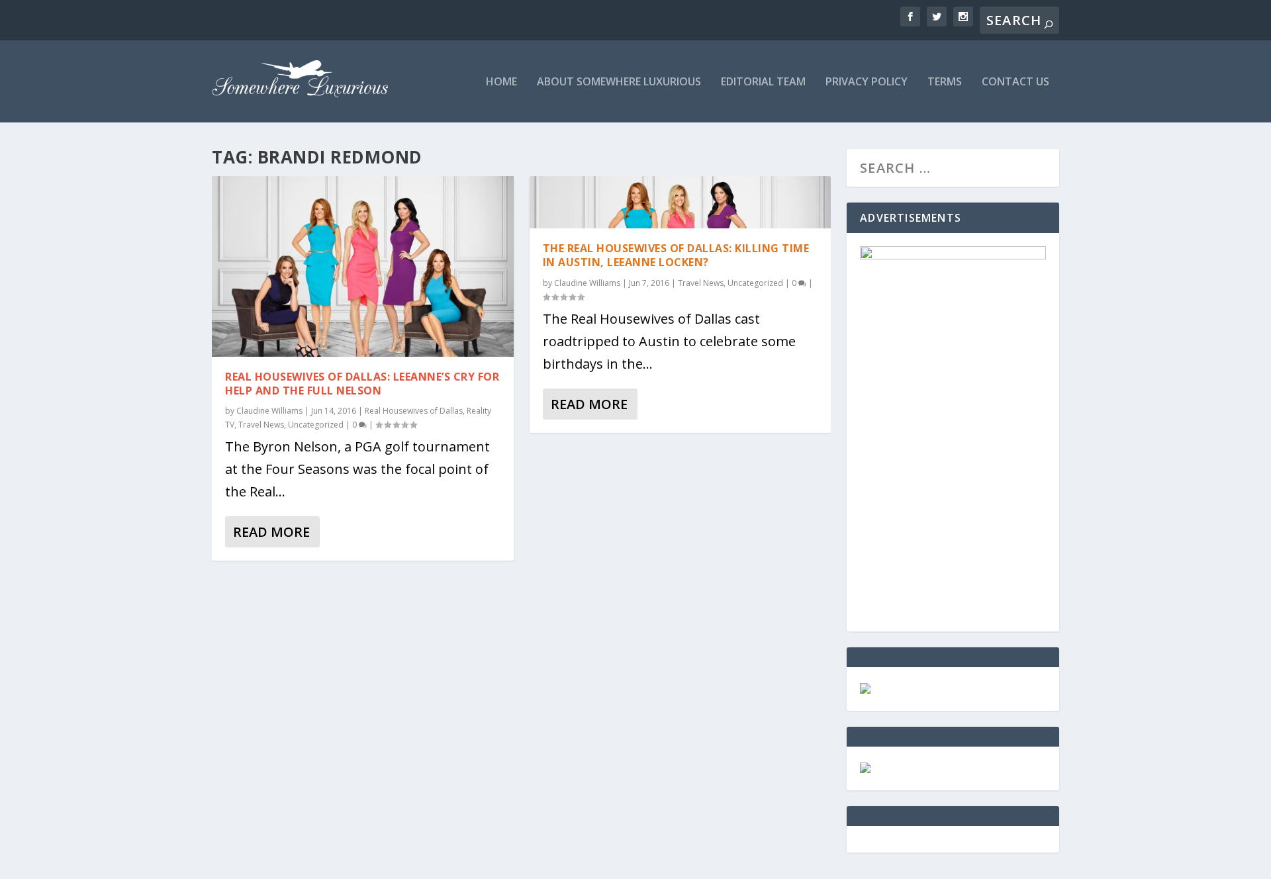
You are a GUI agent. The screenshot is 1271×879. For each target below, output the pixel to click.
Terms (944, 82)
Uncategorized (316, 424)
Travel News (261, 424)
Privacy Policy (866, 82)
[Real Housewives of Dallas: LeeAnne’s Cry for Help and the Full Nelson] (363, 266)
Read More (271, 532)
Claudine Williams (269, 410)
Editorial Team (763, 82)
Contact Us (1015, 82)
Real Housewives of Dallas (414, 410)
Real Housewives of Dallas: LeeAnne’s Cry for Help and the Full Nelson (362, 383)
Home (501, 82)
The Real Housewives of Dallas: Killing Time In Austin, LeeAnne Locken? (676, 255)
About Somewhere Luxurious (619, 82)
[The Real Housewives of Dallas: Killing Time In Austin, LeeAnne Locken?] (680, 202)
